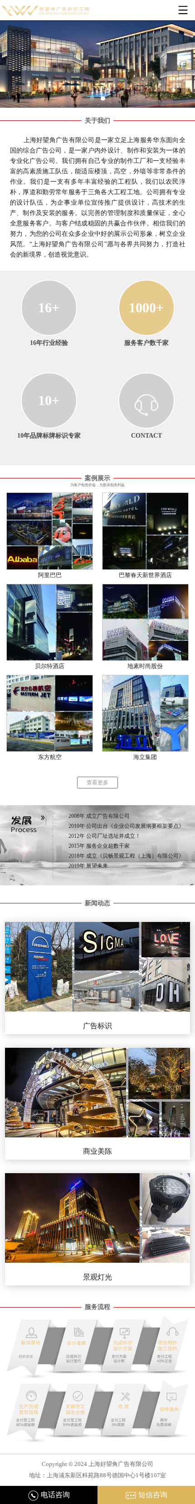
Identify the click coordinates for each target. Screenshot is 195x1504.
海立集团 (145, 757)
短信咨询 (151, 1495)
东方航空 (50, 757)
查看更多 (97, 782)
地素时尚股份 (145, 666)
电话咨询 (54, 1495)
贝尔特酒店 (49, 666)
